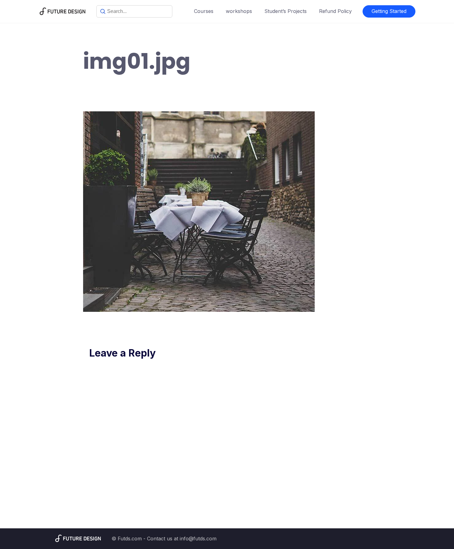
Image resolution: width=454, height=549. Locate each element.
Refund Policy (335, 11)
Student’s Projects (285, 11)
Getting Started (389, 11)
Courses (203, 11)
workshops (239, 11)
